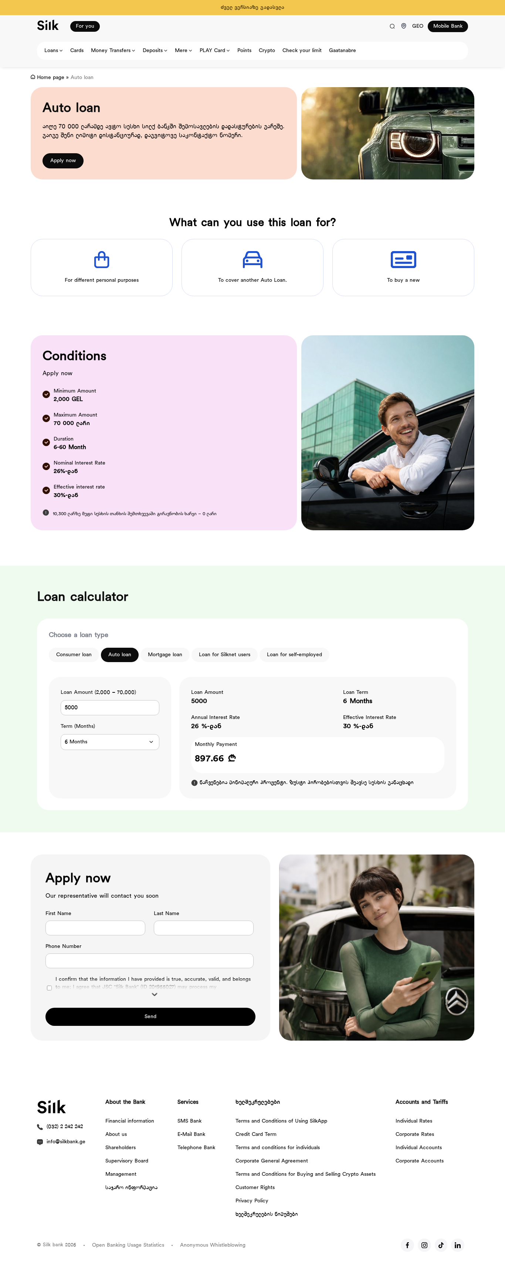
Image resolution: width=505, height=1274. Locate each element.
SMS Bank (189, 1121)
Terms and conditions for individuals (277, 1148)
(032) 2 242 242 (65, 1127)
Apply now (63, 161)
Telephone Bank (196, 1148)
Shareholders (120, 1148)
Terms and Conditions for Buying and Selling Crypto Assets (305, 1174)
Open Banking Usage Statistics (128, 1245)
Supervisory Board (126, 1161)
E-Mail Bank (191, 1134)
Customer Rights (255, 1188)
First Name (58, 914)
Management (120, 1174)
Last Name (166, 914)
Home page (50, 78)
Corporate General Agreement (271, 1161)
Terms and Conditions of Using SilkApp (281, 1121)
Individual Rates (414, 1121)
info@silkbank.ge (66, 1142)
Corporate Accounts (420, 1161)
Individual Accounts (419, 1148)
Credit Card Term (256, 1134)
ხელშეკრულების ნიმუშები (266, 1214)
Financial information (129, 1121)
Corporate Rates (415, 1134)
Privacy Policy (251, 1201)
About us (116, 1134)
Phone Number (63, 946)
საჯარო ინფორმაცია (131, 1188)
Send (150, 1017)
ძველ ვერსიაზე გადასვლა (252, 7)
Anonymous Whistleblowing (212, 1245)
